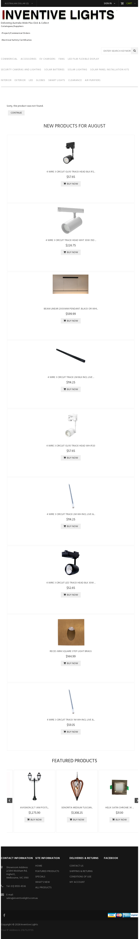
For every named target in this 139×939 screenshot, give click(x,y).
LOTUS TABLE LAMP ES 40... (112, 807)
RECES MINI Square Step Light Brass (71, 651)
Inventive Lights (29, 925)
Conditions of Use (80, 877)
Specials (40, 877)
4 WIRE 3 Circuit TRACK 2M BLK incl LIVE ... (71, 377)
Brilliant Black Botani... (70, 807)
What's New (42, 882)
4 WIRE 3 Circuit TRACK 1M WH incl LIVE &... (71, 720)
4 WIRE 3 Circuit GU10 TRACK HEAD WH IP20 (70, 446)
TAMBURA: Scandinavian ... (27, 807)
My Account (77, 882)
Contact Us (76, 866)
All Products (43, 887)
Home (38, 866)
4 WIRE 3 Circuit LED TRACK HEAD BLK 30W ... (70, 583)
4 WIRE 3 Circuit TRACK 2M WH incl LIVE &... (71, 514)
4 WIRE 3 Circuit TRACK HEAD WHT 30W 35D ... (71, 240)
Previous (11, 800)
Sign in (108, 3)
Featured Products (47, 871)
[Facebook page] (4, 915)
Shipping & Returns (81, 871)
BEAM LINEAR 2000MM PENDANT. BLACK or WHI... (71, 309)
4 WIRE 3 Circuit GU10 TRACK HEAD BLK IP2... (71, 172)
